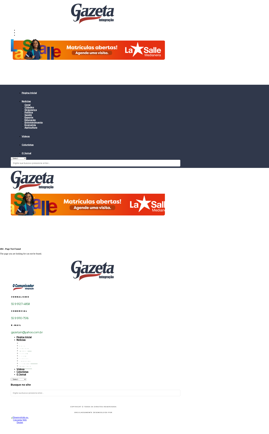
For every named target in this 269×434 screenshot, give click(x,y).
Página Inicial (29, 93)
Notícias (26, 101)
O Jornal (26, 153)
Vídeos (26, 136)
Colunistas (28, 144)
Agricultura (31, 127)
